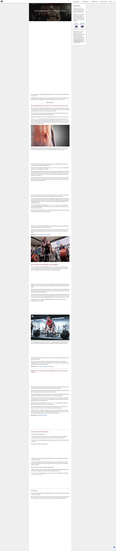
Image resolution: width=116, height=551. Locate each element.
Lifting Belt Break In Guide (42, 415)
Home (30, 3)
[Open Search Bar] (114, 1)
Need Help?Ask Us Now (82, 24)
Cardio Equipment (85, 1)
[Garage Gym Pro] (1, 1)
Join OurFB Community (76, 24)
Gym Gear (32, 3)
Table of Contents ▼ (50, 102)
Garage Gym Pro (77, 8)
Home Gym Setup (76, 1)
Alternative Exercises (103, 1)
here (79, 42)
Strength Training (94, 1)
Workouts (110, 1)
